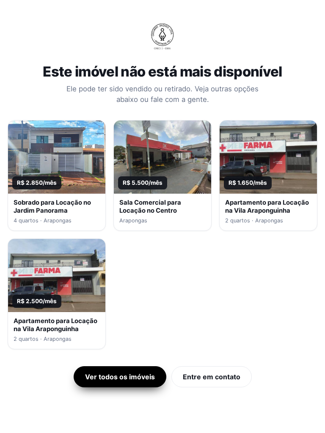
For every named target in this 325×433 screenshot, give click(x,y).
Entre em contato (211, 377)
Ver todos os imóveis (120, 377)
